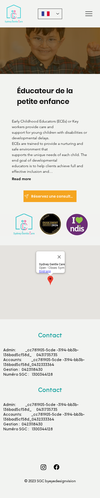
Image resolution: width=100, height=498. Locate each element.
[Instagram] (43, 467)
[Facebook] (56, 467)
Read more (21, 179)
